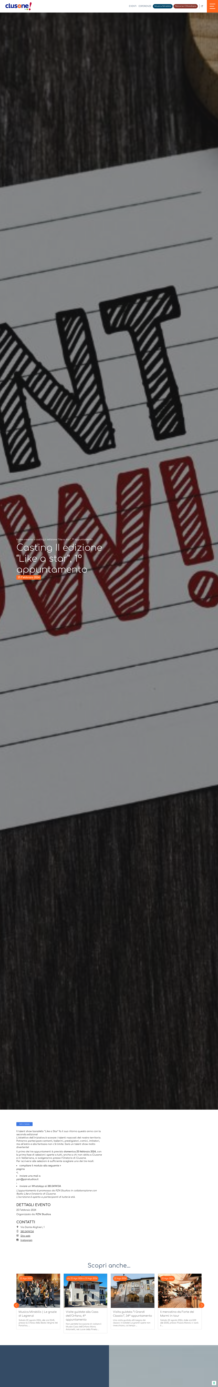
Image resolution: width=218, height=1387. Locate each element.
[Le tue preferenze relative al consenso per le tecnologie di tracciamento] (214, 1383)
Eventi (132, 6)
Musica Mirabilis (162, 6)
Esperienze (145, 6)
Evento (29, 539)
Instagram (26, 1240)
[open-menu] (212, 6)
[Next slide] (201, 1305)
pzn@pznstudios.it (27, 1179)
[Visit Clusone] (18, 6)
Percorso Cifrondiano (185, 6)
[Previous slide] (16, 1305)
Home (19, 539)
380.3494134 (27, 1231)
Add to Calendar (24, 1124)
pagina (20, 1169)
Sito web (25, 1236)
